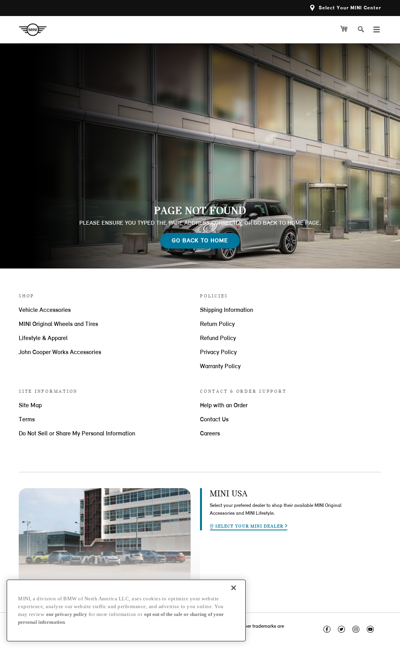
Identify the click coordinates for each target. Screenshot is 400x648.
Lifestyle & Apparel (43, 338)
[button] (345, 8)
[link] (36, 29)
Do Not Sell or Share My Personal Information (77, 434)
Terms (27, 420)
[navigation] (376, 29)
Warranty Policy (220, 366)
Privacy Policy (218, 352)
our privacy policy (66, 614)
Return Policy (217, 324)
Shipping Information (226, 310)
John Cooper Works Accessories (60, 352)
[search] (364, 29)
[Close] (233, 587)
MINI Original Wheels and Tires (58, 324)
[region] (126, 610)
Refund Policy (218, 338)
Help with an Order (224, 406)
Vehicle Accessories (45, 310)
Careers (210, 434)
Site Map (30, 406)
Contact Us (214, 420)
